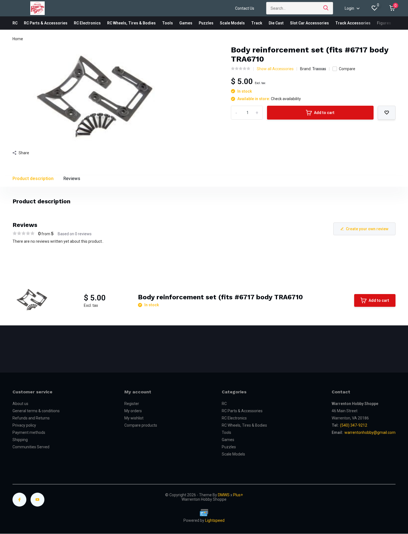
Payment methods (28, 432)
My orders (133, 411)
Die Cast (276, 23)
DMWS (224, 495)
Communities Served (30, 447)
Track (256, 23)
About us (20, 403)
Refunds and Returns (31, 418)
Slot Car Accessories (309, 23)
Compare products (140, 425)
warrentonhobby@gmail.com (370, 432)
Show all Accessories (275, 69)
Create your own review (367, 229)
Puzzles (206, 23)
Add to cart (324, 112)
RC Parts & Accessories (45, 23)
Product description (33, 178)
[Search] (326, 8)
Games (185, 23)
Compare (347, 69)
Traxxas (319, 69)
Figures (384, 23)
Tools (167, 23)
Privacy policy (24, 425)
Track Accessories (353, 23)
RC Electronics (87, 23)
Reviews (71, 178)
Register (131, 403)
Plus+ (238, 495)
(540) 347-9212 (353, 425)
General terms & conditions (36, 411)
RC (14, 23)
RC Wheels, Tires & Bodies (131, 23)
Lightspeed (215, 520)
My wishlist (133, 418)
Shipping (20, 439)
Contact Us (244, 8)
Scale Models (232, 23)
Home (17, 39)
